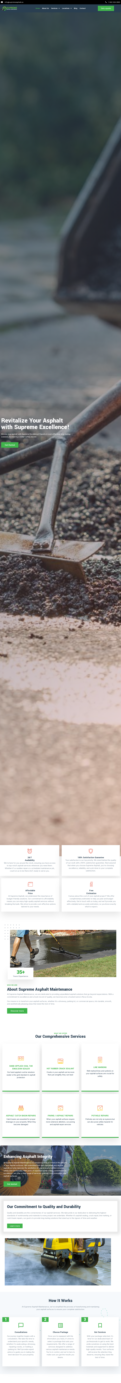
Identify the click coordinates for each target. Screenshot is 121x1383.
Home (38, 8)
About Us (45, 8)
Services (54, 8)
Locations (65, 8)
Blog (75, 8)
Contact (83, 8)
